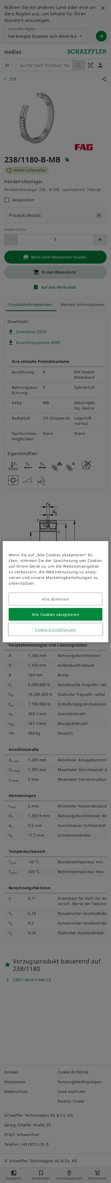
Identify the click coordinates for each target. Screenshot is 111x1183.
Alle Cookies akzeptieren (55, 614)
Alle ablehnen (55, 598)
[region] (55, 591)
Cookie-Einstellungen (55, 629)
